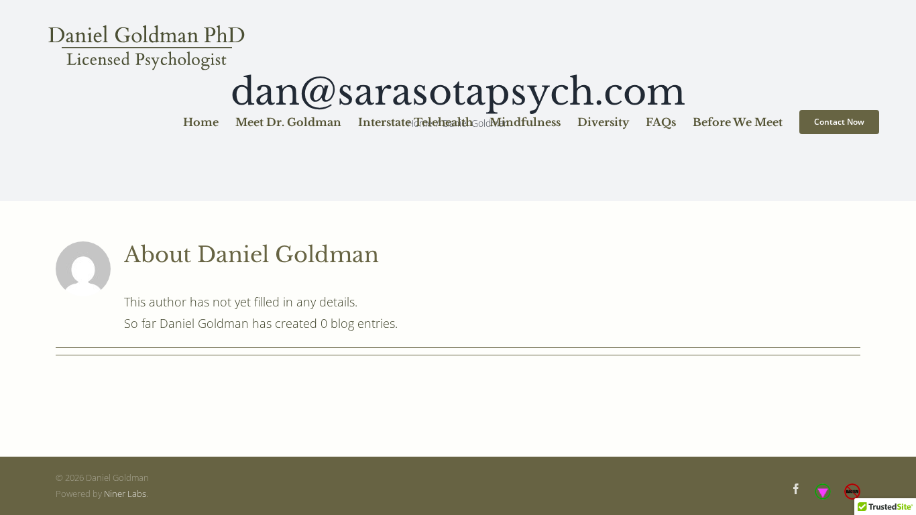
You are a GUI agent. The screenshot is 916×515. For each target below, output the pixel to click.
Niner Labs (125, 494)
